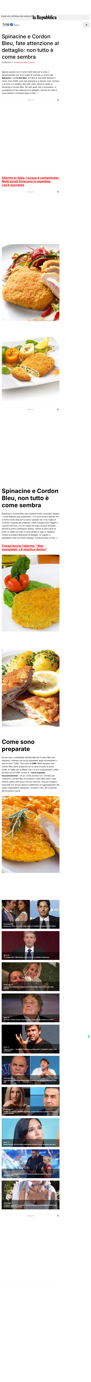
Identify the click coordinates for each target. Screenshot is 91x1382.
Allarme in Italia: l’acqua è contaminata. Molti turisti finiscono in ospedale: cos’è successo (30, 181)
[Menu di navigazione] (86, 25)
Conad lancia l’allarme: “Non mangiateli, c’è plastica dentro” (24, 547)
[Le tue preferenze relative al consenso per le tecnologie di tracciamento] (88, 1036)
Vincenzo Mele (21, 62)
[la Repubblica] (45, 18)
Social (32, 62)
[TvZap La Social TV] (11, 25)
